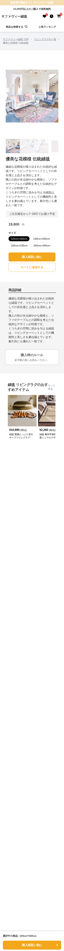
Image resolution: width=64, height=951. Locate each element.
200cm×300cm (42, 245)
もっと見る (51, 387)
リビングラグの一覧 (45, 39)
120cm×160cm (19, 238)
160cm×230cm (19, 245)
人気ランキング (47, 26)
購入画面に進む (32, 256)
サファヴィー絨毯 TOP (16, 39)
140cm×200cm (41, 238)
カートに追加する (32, 267)
